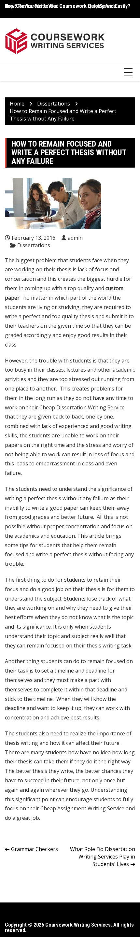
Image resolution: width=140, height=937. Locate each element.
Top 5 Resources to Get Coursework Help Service (60, 6)
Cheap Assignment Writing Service (82, 808)
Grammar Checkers (34, 849)
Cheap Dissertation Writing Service (82, 407)
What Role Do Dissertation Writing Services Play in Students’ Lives (102, 856)
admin (75, 237)
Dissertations (33, 245)
